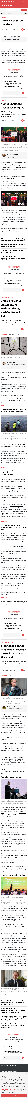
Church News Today (10, 81)
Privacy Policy (13, 1089)
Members (3, 1064)
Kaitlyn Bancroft (14, 706)
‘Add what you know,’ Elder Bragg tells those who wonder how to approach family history (13, 1025)
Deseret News (4, 1)
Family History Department (12, 723)
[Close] (26, 1073)
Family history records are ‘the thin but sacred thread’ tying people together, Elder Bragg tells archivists (14, 1017)
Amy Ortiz (12, 362)
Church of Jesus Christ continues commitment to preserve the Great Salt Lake (14, 527)
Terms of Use (4, 1089)
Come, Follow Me (23, 13)
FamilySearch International (8, 725)
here (7, 594)
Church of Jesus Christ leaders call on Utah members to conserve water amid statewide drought (13, 472)
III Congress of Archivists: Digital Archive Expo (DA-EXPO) (13, 810)
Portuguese (11, 334)
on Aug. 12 (11, 178)
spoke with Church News (18, 757)
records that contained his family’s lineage (12, 855)
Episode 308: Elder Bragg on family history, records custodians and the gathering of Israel (12, 1002)
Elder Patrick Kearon (6, 217)
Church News (11, 1)
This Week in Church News (12, 86)
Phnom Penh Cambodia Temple (17, 167)
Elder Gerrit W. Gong (20, 169)
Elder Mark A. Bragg (6, 714)
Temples (15, 13)
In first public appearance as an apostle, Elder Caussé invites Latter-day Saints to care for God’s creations (14, 602)
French (17, 334)
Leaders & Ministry (7, 297)
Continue (14, 1095)
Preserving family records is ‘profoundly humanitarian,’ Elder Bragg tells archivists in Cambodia (13, 258)
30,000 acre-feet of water (16, 505)
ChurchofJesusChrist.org (7, 513)
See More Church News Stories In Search (12, 36)
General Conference (6, 13)
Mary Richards (13, 154)
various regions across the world (10, 565)
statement (9, 373)
